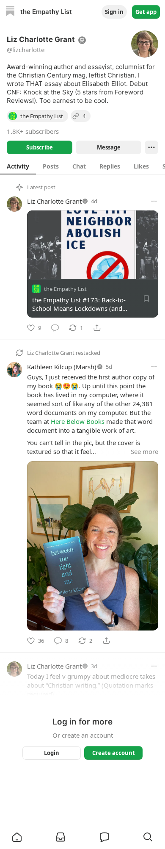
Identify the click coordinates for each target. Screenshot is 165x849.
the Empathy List (65, 289)
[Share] (97, 328)
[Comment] (55, 328)
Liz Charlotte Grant (54, 201)
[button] (17, 837)
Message (109, 147)
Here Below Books (77, 421)
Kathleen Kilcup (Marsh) (61, 366)
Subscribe (39, 147)
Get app (146, 12)
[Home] (10, 12)
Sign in (114, 12)
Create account (113, 753)
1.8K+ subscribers (33, 131)
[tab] (18, 166)
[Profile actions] (151, 147)
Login (51, 753)
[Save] (146, 298)
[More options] (154, 201)
